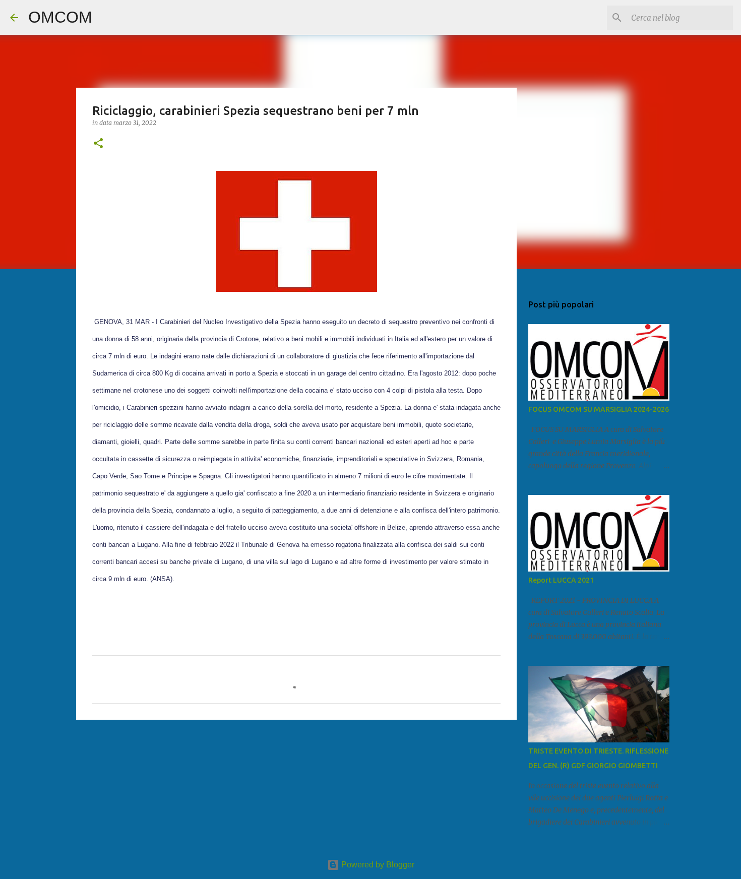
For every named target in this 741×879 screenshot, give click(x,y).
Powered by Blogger (376, 864)
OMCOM (60, 17)
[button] (98, 144)
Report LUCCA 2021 (561, 580)
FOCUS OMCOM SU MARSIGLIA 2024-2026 (598, 409)
